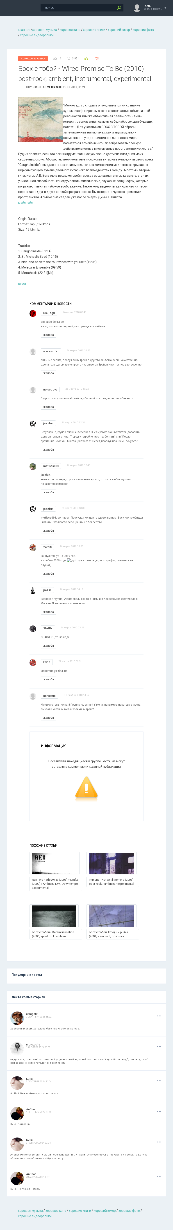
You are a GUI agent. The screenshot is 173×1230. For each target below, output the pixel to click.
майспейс (25, 202)
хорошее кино (70, 30)
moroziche (33, 1044)
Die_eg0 (49, 313)
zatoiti (47, 547)
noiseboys (50, 389)
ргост (22, 283)
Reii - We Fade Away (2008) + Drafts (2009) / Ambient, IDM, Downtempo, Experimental (55, 883)
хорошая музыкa (44, 30)
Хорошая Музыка (33, 58)
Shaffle (47, 628)
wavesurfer (51, 351)
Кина (29, 1078)
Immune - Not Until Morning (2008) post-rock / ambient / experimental (111, 881)
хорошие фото (143, 30)
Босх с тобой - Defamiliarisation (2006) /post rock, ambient (53, 934)
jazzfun (48, 423)
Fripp (46, 662)
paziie (47, 590)
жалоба (48, 334)
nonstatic (49, 695)
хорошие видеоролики (37, 35)
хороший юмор (119, 30)
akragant (32, 1014)
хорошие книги (94, 30)
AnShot (31, 1109)
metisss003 (54, 87)
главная (24, 30)
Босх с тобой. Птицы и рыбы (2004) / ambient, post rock (108, 934)
